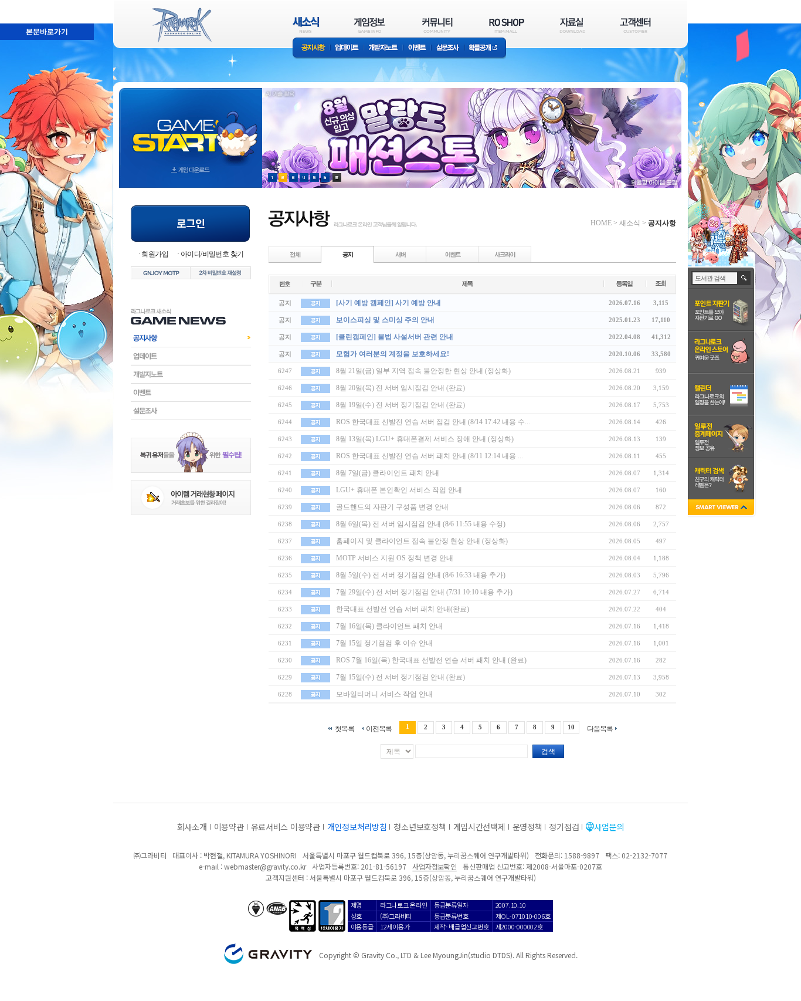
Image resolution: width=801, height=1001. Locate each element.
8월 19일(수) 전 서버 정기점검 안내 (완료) (400, 405)
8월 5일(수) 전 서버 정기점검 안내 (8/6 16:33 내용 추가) (420, 575)
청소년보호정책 (419, 827)
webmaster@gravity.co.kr (265, 866)
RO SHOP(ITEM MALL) (506, 25)
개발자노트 (383, 48)
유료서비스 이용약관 (285, 827)
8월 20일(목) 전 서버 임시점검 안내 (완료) (400, 388)
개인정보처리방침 (357, 827)
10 (571, 727)
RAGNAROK (181, 25)
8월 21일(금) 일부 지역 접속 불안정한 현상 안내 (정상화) (423, 371)
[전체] (295, 254)
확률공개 (485, 48)
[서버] (400, 254)
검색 (548, 752)
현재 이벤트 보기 (336, 177)
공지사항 (311, 48)
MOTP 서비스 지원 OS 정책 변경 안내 (394, 558)
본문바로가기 (21, 5)
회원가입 (154, 254)
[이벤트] (452, 254)
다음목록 (600, 728)
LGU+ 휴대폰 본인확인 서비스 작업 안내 (399, 490)
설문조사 (447, 48)
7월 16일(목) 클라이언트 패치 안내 (389, 626)
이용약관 (229, 827)
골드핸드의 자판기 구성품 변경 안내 (392, 507)
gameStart (190, 127)
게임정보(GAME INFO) (369, 25)
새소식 (629, 223)
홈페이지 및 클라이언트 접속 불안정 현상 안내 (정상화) (422, 541)
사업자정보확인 (434, 866)
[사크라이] (504, 254)
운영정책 (527, 827)
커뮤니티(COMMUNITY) (437, 25)
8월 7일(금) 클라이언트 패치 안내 (387, 473)
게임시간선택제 (479, 827)
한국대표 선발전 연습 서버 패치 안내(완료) (402, 609)
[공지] (347, 254)
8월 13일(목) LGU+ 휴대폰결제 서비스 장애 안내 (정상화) (425, 439)
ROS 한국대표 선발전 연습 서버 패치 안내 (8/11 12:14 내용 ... (429, 456)
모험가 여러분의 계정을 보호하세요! (392, 354)
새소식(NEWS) (306, 25)
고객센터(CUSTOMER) (635, 25)
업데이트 (347, 48)
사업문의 (609, 827)
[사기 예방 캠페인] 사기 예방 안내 (388, 303)
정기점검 (564, 827)
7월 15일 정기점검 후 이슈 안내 (384, 643)
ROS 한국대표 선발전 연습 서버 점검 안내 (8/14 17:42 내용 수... (433, 422)
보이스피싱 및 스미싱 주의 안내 (385, 320)
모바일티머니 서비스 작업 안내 (384, 694)
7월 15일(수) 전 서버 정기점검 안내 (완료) (400, 677)
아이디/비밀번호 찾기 (212, 254)
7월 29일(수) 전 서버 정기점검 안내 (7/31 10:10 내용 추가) (424, 592)
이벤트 (417, 48)
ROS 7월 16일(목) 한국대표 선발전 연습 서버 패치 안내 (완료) (431, 660)
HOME (601, 223)
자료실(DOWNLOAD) (571, 25)
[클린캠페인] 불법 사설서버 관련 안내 (394, 337)
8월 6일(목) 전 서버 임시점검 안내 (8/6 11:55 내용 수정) (420, 524)
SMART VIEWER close (722, 508)
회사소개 (192, 827)
